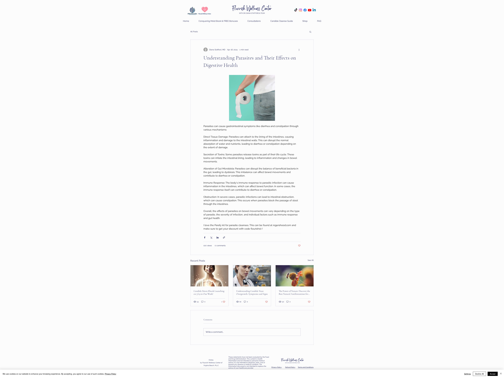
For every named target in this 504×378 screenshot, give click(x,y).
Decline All (479, 373)
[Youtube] (310, 10)
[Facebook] (305, 10)
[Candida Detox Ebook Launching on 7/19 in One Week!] (209, 275)
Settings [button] (467, 373)
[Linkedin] (314, 10)
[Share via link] (224, 237)
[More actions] (299, 49)
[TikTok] (296, 10)
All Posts (194, 32)
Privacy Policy (110, 373)
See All (311, 260)
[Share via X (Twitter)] (211, 237)
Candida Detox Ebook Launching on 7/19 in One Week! (209, 292)
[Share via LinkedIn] (217, 237)
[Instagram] (300, 10)
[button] (254, 21)
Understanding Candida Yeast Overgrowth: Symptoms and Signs (252, 292)
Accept (492, 373)
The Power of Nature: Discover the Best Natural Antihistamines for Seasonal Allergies (294, 292)
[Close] (500, 374)
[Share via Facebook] (204, 237)
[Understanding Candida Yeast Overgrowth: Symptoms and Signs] (252, 275)
